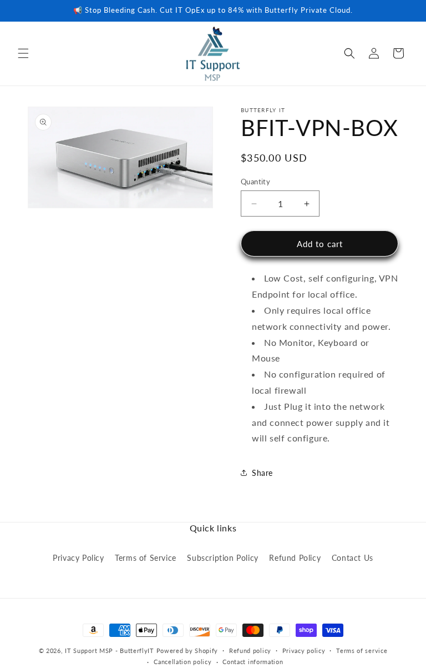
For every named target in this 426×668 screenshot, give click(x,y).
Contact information (252, 661)
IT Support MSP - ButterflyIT (109, 650)
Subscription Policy (222, 557)
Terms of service (361, 650)
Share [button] (262, 473)
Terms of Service (145, 557)
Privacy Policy (78, 557)
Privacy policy (304, 650)
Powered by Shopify (187, 650)
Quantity (255, 181)
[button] (23, 53)
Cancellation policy (182, 661)
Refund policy (250, 650)
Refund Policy (295, 557)
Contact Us (352, 557)
